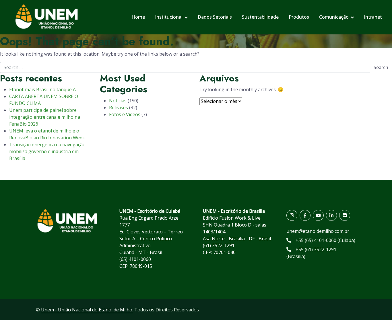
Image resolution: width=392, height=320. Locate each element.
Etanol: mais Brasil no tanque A (42, 89)
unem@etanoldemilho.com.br (317, 231)
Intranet (373, 17)
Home (138, 17)
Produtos (299, 17)
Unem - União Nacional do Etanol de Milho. (87, 310)
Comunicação (334, 17)
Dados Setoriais (215, 17)
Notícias (118, 100)
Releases (118, 107)
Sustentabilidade (260, 17)
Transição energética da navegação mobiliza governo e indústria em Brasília (47, 151)
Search (381, 67)
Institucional (169, 17)
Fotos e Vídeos (124, 114)
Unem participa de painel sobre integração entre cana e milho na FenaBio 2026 (44, 117)
